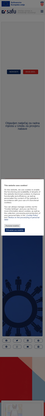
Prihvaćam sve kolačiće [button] (14, 230)
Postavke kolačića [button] (12, 226)
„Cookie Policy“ (32, 215)
